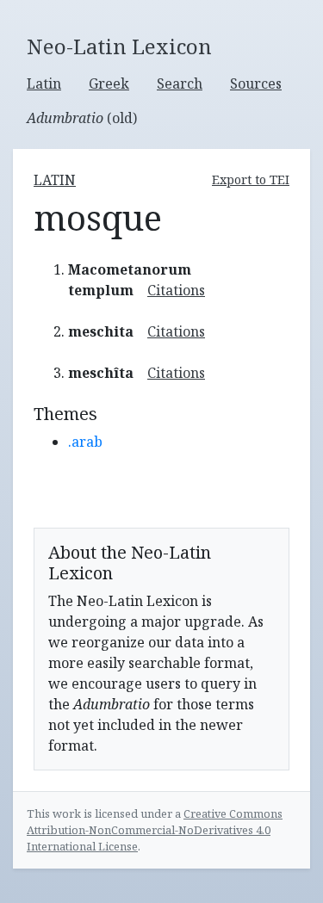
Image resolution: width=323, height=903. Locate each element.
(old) (82, 117)
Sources (256, 83)
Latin (44, 83)
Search (179, 83)
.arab (85, 441)
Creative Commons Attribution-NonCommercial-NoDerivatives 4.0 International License (155, 830)
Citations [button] (176, 290)
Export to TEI (250, 179)
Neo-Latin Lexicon (119, 46)
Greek (109, 83)
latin (55, 179)
